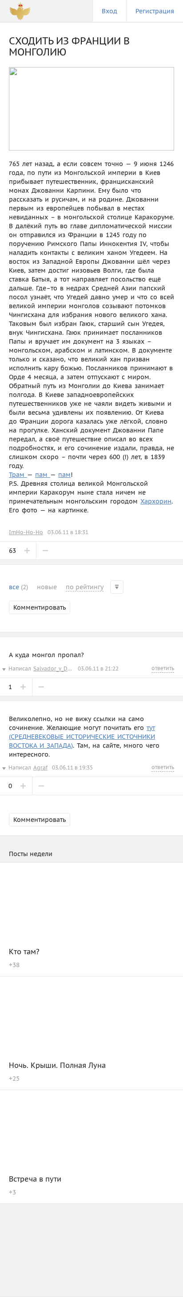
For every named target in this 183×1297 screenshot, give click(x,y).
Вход (109, 11)
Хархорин (155, 501)
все (18, 587)
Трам (18, 475)
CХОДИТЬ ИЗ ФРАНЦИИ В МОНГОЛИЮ (69, 46)
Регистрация (154, 11)
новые (47, 587)
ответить (162, 668)
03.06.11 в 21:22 (98, 668)
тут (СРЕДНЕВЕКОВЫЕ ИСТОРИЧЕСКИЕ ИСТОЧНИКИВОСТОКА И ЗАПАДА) (82, 737)
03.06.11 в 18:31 (68, 532)
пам (42, 475)
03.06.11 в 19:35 (72, 767)
